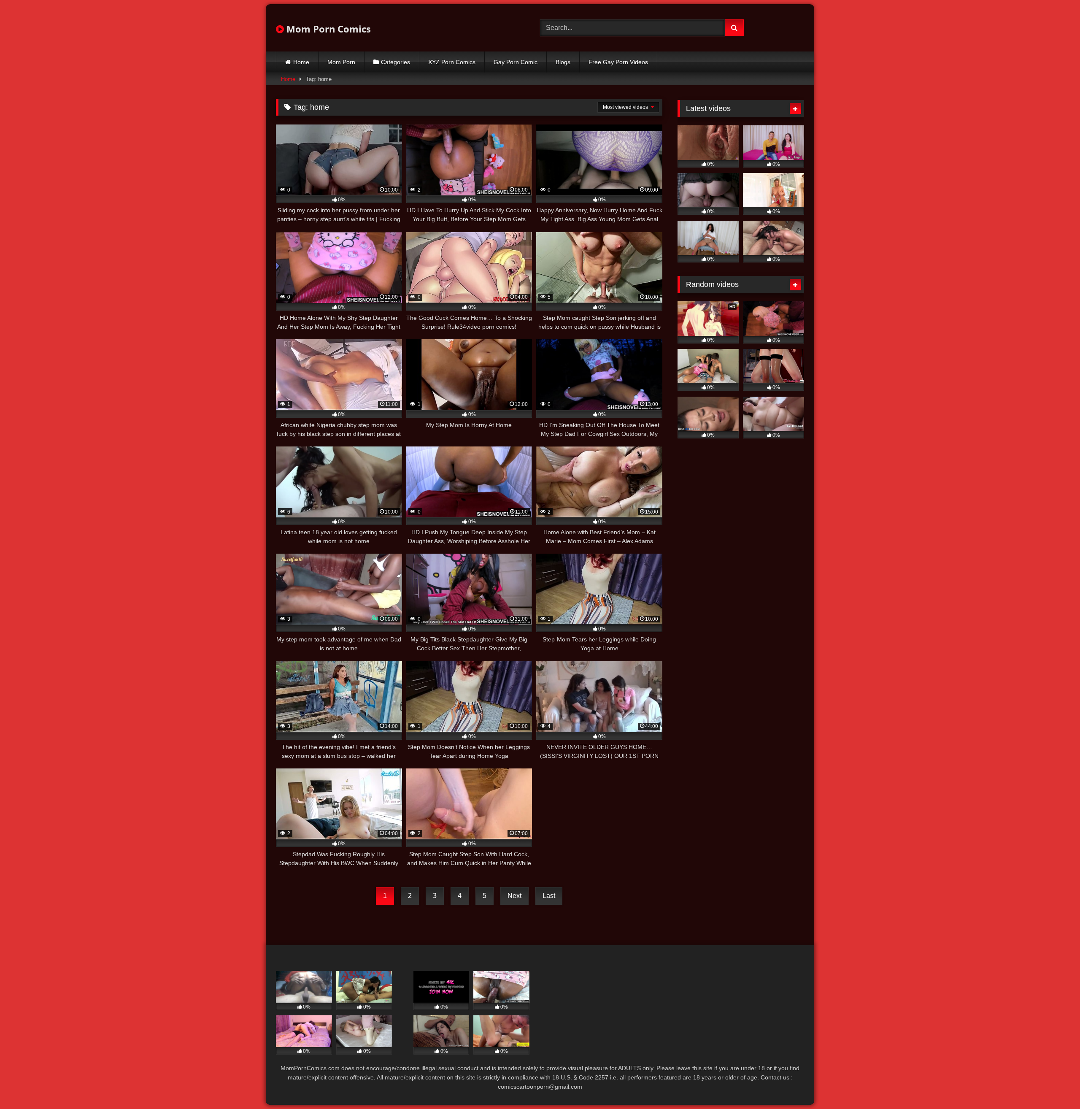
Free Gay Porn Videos (618, 62)
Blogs (563, 62)
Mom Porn (341, 62)
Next (514, 895)
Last (549, 895)
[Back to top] (1054, 1084)
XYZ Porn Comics (451, 62)
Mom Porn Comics (327, 28)
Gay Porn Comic (515, 62)
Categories (395, 62)
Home (301, 62)
